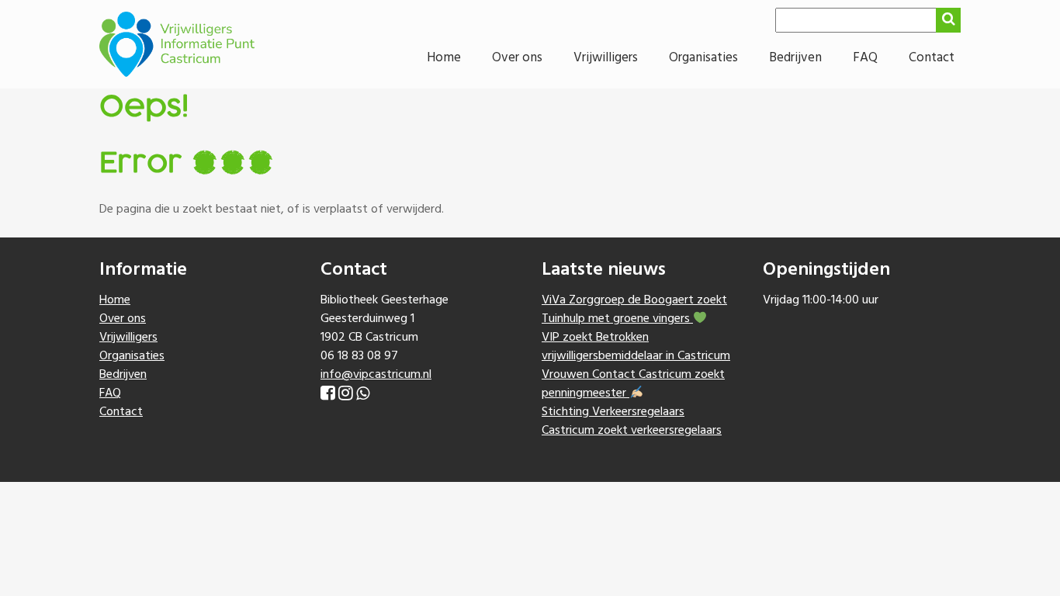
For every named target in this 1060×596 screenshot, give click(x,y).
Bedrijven (795, 57)
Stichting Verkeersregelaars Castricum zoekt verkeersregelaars (632, 421)
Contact (931, 57)
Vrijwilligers (605, 57)
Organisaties (703, 57)
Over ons (517, 57)
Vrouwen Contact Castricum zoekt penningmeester (633, 384)
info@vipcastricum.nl (375, 375)
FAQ (865, 57)
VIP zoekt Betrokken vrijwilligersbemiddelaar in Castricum (636, 346)
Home (444, 57)
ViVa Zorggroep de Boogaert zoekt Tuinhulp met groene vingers (634, 309)
